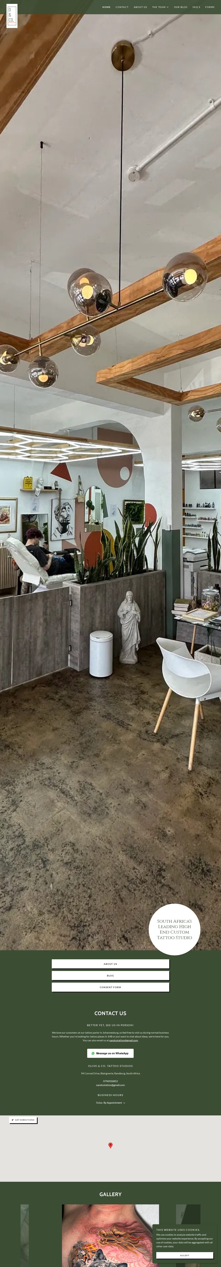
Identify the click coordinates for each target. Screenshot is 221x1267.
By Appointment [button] (113, 1102)
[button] (160, 7)
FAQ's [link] (196, 7)
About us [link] (140, 7)
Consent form (110, 987)
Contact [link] (122, 7)
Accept (184, 1255)
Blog (110, 975)
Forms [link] (210, 7)
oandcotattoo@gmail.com (123, 1040)
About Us (110, 964)
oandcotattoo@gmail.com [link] (110, 1084)
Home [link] (106, 7)
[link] (32, 5)
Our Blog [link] (181, 7)
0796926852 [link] (110, 1081)
